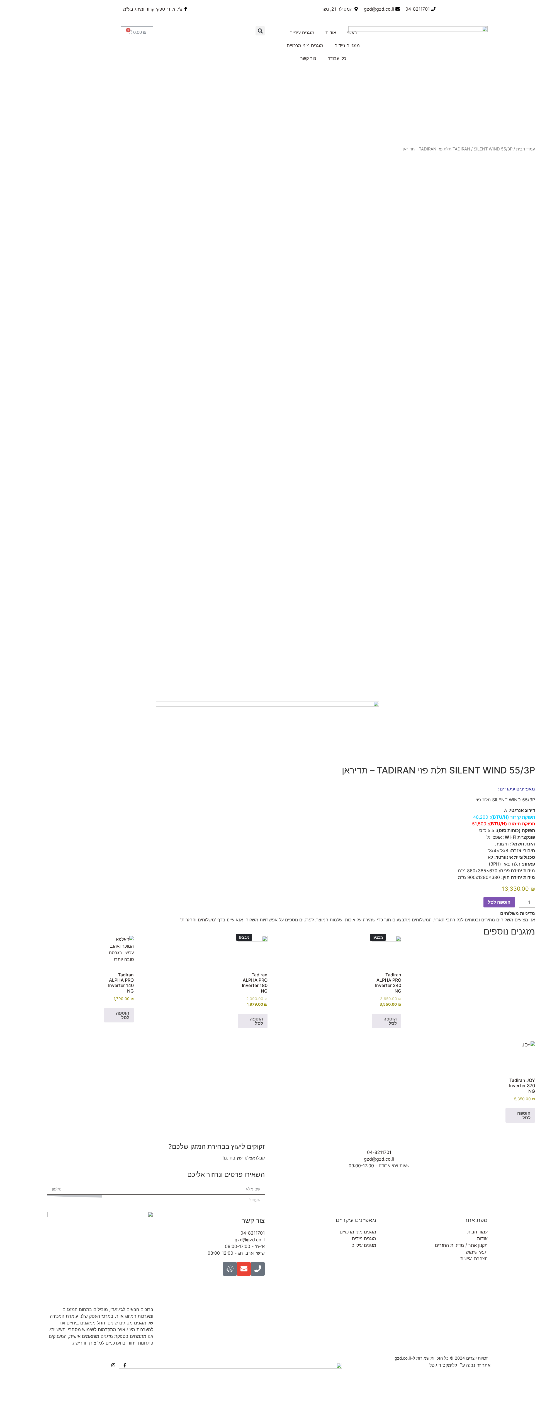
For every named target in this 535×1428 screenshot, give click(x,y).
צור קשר (308, 58)
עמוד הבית (525, 149)
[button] (260, 30)
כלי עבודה (336, 58)
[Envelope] (244, 1269)
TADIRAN (461, 149)
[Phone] (258, 1269)
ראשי (352, 32)
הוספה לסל (499, 902)
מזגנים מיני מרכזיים (305, 45)
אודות (330, 32)
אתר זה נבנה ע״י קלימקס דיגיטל (459, 1365)
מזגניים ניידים (347, 45)
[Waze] (230, 1269)
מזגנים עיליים (302, 32)
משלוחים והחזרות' (197, 920)
